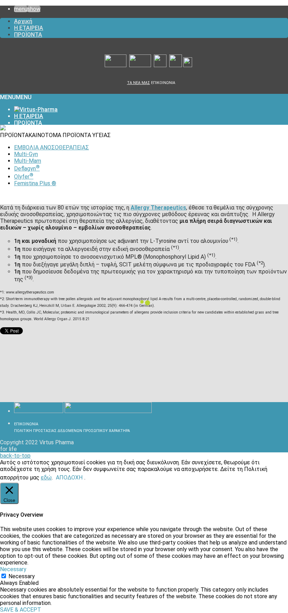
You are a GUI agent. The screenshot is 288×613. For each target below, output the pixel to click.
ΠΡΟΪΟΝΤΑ (28, 34)
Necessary (21, 576)
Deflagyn (27, 168)
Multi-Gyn (26, 154)
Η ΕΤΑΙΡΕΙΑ (28, 28)
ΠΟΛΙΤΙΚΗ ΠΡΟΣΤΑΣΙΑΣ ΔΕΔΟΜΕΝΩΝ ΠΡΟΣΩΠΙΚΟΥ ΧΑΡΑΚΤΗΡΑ (72, 430)
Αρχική (23, 21)
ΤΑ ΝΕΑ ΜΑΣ (138, 82)
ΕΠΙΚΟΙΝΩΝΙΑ (163, 82)
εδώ (46, 477)
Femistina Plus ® (35, 183)
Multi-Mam (27, 160)
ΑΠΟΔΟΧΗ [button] (69, 477)
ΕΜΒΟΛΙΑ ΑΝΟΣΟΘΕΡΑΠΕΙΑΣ (51, 147)
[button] (16, 97)
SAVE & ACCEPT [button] (20, 609)
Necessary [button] (13, 569)
